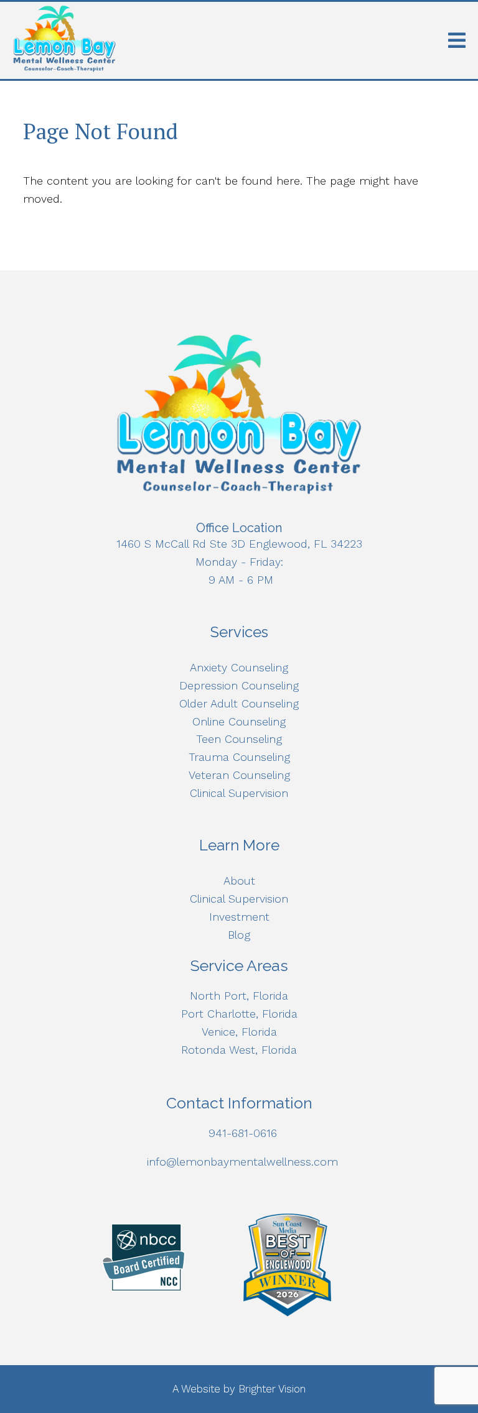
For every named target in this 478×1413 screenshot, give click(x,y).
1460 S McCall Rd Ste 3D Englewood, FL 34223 (239, 543)
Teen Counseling (239, 738)
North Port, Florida (239, 995)
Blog (239, 934)
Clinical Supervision (239, 792)
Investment (239, 916)
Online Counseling (239, 721)
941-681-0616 (243, 1132)
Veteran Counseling (239, 774)
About (239, 880)
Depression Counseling (239, 685)
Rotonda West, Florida (239, 1049)
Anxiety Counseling (239, 667)
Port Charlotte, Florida (239, 1013)
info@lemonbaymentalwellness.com (242, 1161)
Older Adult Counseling (239, 703)
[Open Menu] (457, 40)
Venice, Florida (239, 1031)
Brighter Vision (272, 1389)
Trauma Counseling (239, 756)
